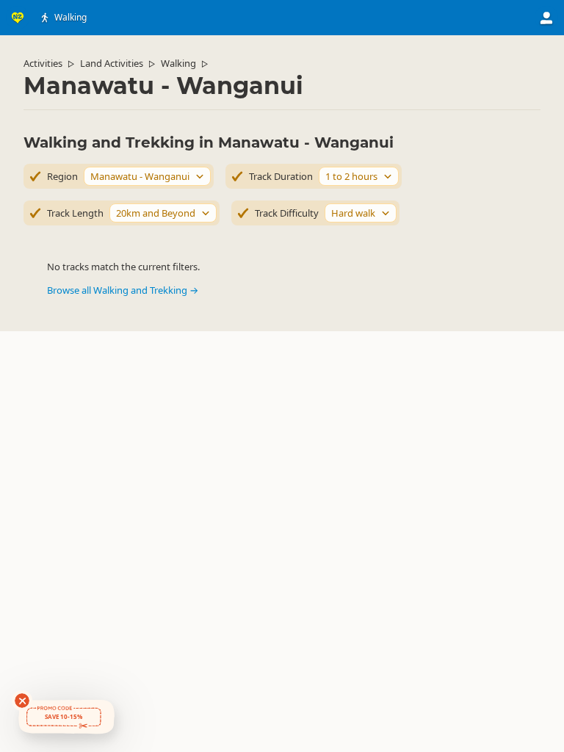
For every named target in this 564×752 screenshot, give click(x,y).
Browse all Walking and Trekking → (122, 290)
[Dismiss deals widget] (22, 700)
